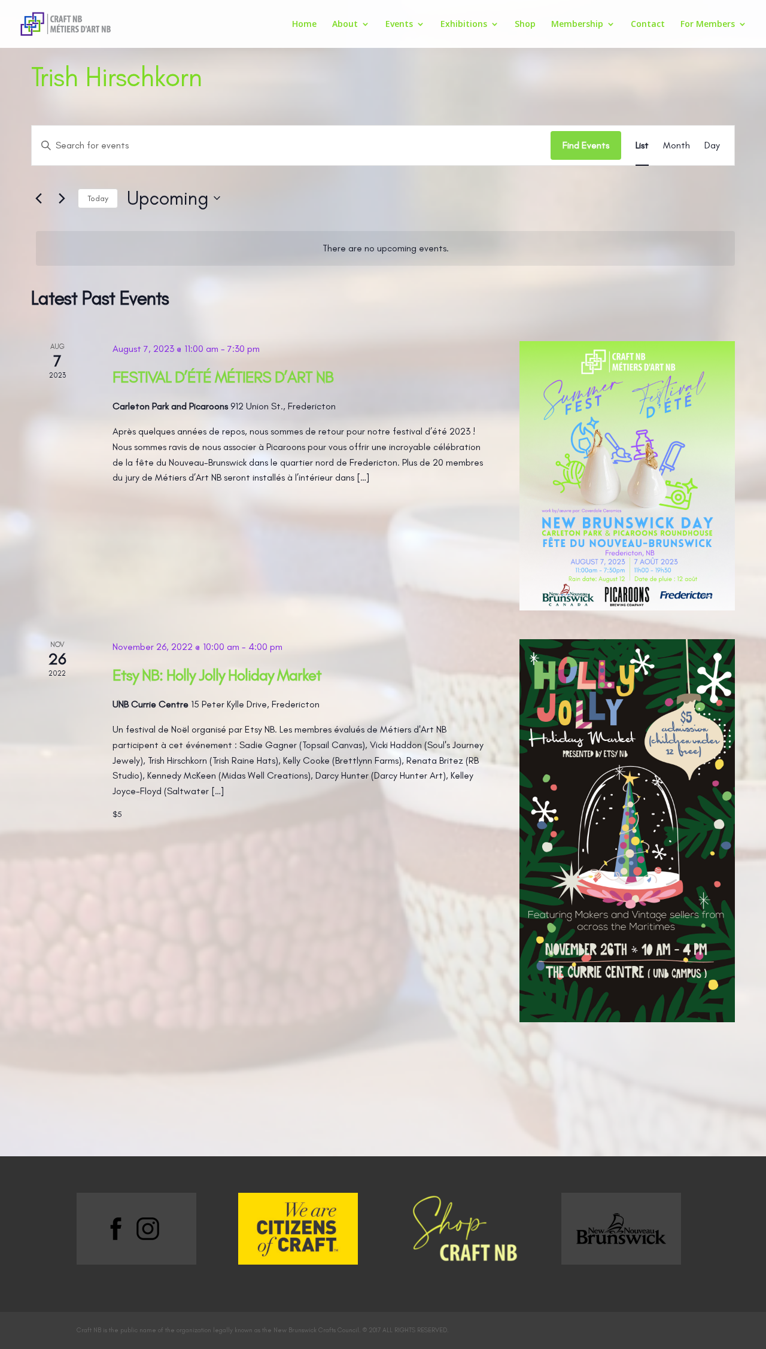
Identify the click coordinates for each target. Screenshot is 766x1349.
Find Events (586, 145)
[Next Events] (61, 198)
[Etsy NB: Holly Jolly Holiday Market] (627, 830)
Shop (525, 24)
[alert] (385, 248)
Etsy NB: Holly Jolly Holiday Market (217, 675)
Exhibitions (463, 24)
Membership (577, 24)
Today (97, 198)
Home (304, 24)
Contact (648, 24)
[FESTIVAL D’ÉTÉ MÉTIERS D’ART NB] (627, 475)
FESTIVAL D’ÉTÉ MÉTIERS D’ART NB (223, 377)
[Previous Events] (38, 198)
